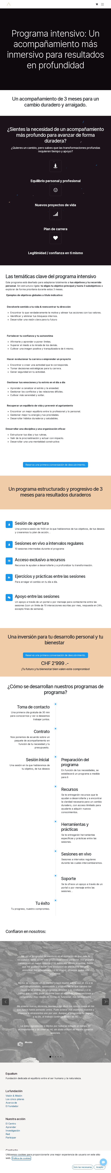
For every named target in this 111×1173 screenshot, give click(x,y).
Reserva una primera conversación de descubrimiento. (55, 464)
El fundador (12, 1106)
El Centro (11, 1123)
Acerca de (11, 1102)
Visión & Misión (14, 1095)
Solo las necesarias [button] (82, 1167)
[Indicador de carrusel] (50, 1057)
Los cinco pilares (15, 1099)
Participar (11, 1137)
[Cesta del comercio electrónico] (97, 4)
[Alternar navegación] (102, 4)
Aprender (11, 1127)
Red (8, 1134)
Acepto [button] (99, 1167)
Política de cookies (21, 1158)
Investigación (13, 1130)
